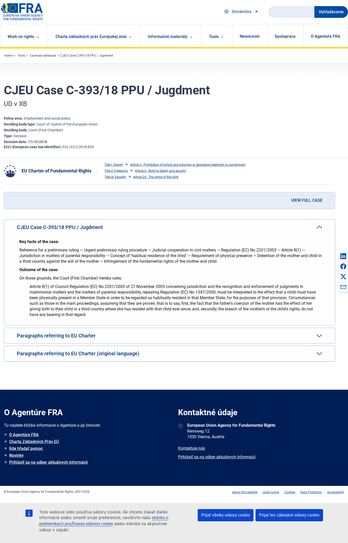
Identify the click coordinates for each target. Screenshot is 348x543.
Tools (21, 55)
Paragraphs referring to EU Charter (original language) (78, 353)
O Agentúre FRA (24, 434)
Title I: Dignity (113, 165)
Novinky (16, 455)
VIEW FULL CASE (307, 200)
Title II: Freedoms (116, 171)
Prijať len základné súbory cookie (289, 515)
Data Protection (311, 492)
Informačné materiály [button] (168, 36)
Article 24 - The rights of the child (155, 177)
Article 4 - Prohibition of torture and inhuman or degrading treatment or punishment (187, 165)
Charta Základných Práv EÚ (34, 441)
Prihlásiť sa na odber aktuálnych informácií (48, 462)
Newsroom (250, 36)
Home (8, 55)
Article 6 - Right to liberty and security (160, 171)
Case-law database (43, 55)
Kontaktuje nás (191, 448)
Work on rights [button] (21, 36)
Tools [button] (214, 36)
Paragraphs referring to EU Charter (56, 336)
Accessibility (335, 492)
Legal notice (271, 492)
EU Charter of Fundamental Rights (56, 170)
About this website (245, 492)
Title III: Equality (115, 177)
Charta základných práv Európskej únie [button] (91, 36)
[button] (343, 256)
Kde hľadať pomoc (26, 448)
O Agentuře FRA (325, 36)
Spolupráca (285, 36)
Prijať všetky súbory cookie (225, 515)
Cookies (289, 492)
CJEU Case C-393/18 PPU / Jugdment (86, 55)
